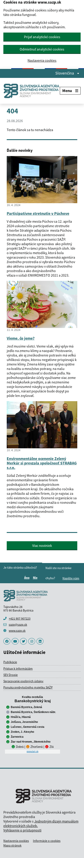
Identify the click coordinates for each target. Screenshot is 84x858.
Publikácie (10, 662)
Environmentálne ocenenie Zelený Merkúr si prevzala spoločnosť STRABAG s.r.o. (42, 463)
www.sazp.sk (17, 631)
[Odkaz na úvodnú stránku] (31, 90)
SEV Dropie (10, 675)
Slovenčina (65, 73)
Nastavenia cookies (42, 60)
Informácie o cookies (46, 841)
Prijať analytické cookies (42, 37)
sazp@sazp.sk (18, 625)
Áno (27, 578)
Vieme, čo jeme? (20, 338)
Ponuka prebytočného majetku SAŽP (28, 687)
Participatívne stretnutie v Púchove (38, 213)
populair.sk (32, 751)
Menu (67, 90)
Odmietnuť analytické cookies (42, 49)
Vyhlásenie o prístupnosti (22, 830)
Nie (36, 578)
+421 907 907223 (19, 618)
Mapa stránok (12, 845)
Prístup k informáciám (18, 669)
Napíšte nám (70, 578)
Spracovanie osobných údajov (23, 681)
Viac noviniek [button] (42, 545)
